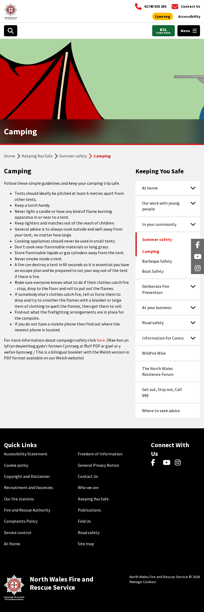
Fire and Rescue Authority (27, 510)
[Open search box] (10, 30)
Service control (17, 532)
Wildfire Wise (154, 353)
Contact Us (88, 476)
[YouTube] (167, 462)
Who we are (88, 487)
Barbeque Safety (157, 261)
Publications (89, 510)
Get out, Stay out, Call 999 (162, 392)
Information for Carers (163, 338)
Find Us (84, 521)
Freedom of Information (100, 453)
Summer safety (73, 155)
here (101, 340)
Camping (150, 251)
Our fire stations (19, 498)
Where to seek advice (161, 410)
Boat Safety (153, 271)
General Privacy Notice (98, 465)
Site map (86, 543)
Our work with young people (161, 206)
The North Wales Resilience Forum (157, 371)
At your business (157, 307)
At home (150, 188)
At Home (12, 543)
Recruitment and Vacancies (28, 487)
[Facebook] (155, 462)
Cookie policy (16, 465)
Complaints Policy (20, 521)
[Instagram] (179, 462)
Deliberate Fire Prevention (155, 289)
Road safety (153, 322)
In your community (159, 224)
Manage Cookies (143, 582)
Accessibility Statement (26, 453)
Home (9, 155)
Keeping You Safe (37, 155)
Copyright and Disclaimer (27, 476)
